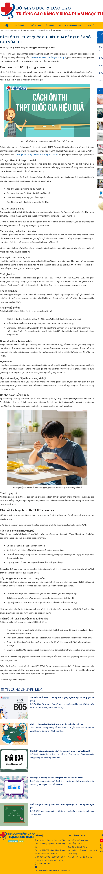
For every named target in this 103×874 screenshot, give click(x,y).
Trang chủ (4, 30)
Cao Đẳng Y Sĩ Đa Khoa (77, 840)
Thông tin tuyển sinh (42, 25)
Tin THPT (14, 30)
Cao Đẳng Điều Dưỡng (77, 847)
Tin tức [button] (92, 25)
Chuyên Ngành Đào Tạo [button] (70, 25)
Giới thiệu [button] (20, 25)
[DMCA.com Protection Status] (16, 841)
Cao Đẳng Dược (74, 843)
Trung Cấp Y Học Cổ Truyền (79, 857)
